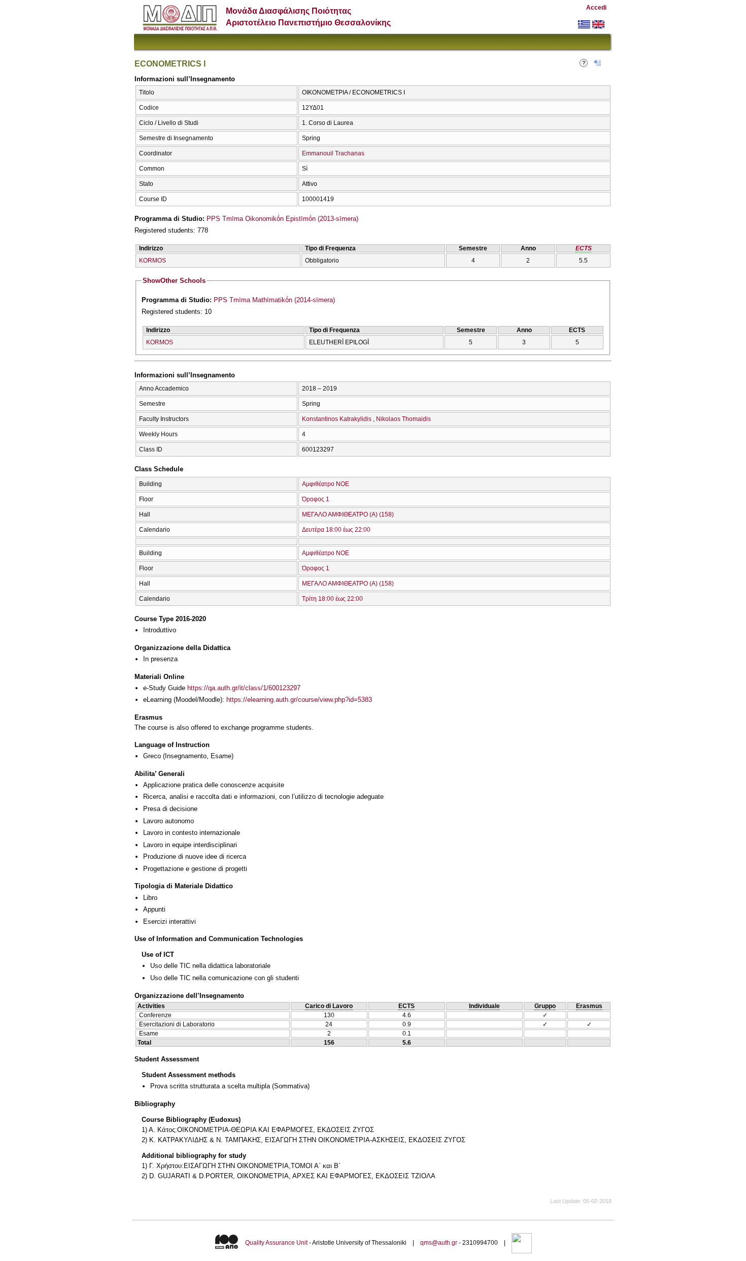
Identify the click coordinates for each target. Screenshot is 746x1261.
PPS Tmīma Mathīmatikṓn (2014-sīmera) (274, 300)
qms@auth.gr (438, 1242)
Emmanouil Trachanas (333, 153)
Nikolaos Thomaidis (403, 419)
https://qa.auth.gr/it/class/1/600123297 (243, 688)
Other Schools (174, 280)
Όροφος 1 (315, 499)
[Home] (180, 28)
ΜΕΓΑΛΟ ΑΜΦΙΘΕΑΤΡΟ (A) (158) (348, 514)
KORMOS (152, 260)
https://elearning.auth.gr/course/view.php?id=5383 (299, 699)
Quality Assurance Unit (276, 1242)
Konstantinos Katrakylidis (336, 419)
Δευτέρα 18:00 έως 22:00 (336, 529)
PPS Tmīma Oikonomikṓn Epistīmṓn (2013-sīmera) (282, 218)
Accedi (596, 7)
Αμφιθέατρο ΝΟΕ (325, 484)
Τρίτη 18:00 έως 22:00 (332, 598)
